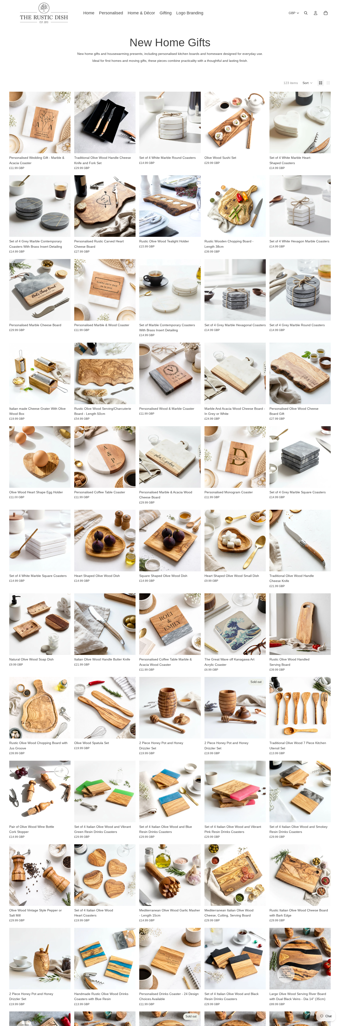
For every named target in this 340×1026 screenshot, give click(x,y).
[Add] (128, 146)
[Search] (306, 13)
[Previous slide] (16, 122)
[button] (308, 83)
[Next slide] (64, 122)
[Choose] (63, 146)
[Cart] (326, 13)
